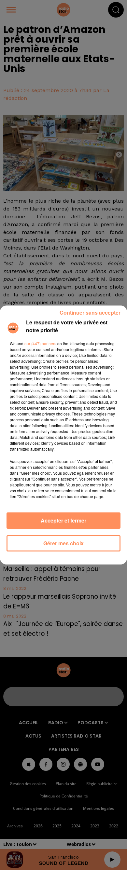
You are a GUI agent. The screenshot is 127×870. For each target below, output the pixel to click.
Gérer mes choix (63, 543)
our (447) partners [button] (40, 343)
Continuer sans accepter (90, 312)
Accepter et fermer (63, 520)
